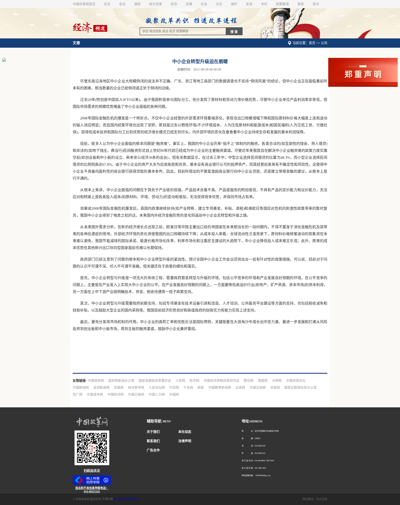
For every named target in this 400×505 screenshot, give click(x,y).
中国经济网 (115, 394)
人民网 (180, 380)
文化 (219, 4)
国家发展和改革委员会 (155, 380)
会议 (122, 4)
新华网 (194, 380)
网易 (200, 387)
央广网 (77, 394)
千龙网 (188, 387)
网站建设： (309, 499)
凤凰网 (119, 387)
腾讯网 (248, 380)
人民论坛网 (157, 387)
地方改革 (155, 4)
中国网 (174, 394)
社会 (204, 4)
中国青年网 (95, 394)
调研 (137, 4)
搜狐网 (263, 380)
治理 (189, 4)
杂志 (107, 4)
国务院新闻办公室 (121, 380)
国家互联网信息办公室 (300, 387)
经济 (174, 4)
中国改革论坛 (296, 380)
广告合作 (153, 450)
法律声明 (184, 441)
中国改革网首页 (84, 4)
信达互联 (321, 499)
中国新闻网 (81, 387)
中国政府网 (96, 380)
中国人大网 (157, 394)
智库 (300, 4)
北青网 (240, 387)
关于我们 (153, 431)
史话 (249, 4)
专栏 (264, 4)
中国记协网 (258, 387)
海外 (234, 4)
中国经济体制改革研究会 (221, 380)
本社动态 (184, 431)
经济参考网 (136, 387)
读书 (315, 4)
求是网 (275, 387)
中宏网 (174, 387)
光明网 (277, 380)
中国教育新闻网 (219, 387)
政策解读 (282, 4)
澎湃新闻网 (101, 387)
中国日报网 (136, 394)
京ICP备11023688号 (126, 499)
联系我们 (153, 441)
